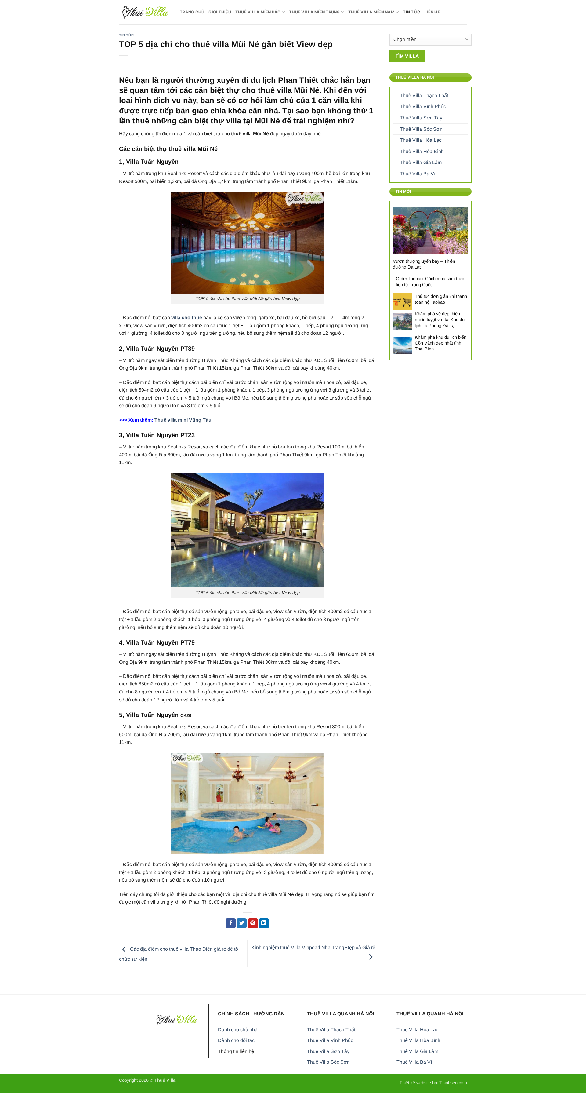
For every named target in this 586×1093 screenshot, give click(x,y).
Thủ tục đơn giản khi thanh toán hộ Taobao (441, 299)
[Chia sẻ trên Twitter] (242, 923)
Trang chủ (192, 12)
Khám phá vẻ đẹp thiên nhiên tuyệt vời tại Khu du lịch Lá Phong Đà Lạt (440, 319)
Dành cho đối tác (236, 1040)
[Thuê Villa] (145, 12)
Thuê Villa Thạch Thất (424, 95)
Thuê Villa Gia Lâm (421, 162)
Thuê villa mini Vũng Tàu (183, 419)
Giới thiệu (219, 12)
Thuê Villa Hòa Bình (422, 151)
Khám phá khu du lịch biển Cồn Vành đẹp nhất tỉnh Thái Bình (440, 343)
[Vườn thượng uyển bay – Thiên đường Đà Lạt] (430, 230)
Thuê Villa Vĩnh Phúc (423, 106)
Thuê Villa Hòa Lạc (421, 140)
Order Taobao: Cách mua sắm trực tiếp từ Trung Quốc (430, 281)
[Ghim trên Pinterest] (253, 923)
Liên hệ (432, 12)
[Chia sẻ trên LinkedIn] (264, 923)
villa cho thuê (186, 317)
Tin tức (411, 12)
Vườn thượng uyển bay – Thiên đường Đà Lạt (424, 264)
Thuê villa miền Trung (314, 12)
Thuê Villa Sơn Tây (421, 117)
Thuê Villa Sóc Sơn (421, 129)
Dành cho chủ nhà (238, 1029)
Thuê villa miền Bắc (258, 12)
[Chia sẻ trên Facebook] (231, 923)
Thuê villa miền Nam (371, 12)
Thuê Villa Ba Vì (417, 173)
